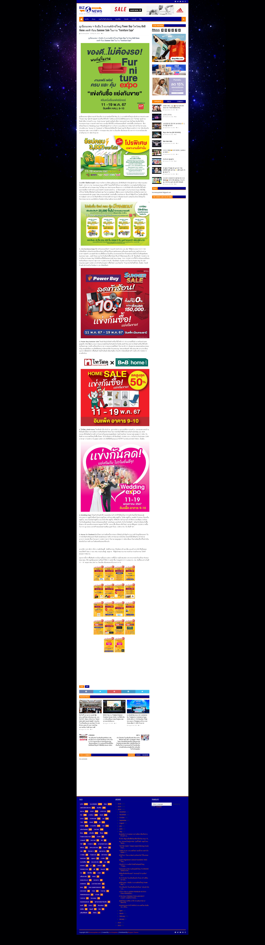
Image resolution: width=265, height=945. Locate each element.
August (121, 823)
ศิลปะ (81, 833)
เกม (103, 818)
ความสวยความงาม (102, 844)
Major (105, 847)
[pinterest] (183, 1)
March (121, 913)
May (121, 831)
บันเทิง (126, 19)
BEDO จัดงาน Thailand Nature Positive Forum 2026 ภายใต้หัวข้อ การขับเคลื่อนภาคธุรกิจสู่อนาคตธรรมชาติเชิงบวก (114, 718)
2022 (119, 925)
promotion (84, 869)
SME (81, 851)
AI (100, 822)
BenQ (94, 876)
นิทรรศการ (91, 851)
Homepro (83, 883)
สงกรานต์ (93, 840)
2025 (119, 806)
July (120, 826)
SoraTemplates (113, 932)
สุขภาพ (82, 811)
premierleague (85, 894)
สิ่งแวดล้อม (101, 905)
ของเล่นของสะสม (84, 902)
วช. (81, 873)
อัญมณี (91, 909)
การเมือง (82, 855)
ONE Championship (95, 887)
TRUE (93, 891)
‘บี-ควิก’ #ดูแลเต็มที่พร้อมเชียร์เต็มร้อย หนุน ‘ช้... (134, 838)
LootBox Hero (96, 883)
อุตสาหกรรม (102, 851)
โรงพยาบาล (93, 855)
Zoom (99, 836)
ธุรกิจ (87, 19)
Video (82, 826)
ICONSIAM (93, 818)
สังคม (93, 19)
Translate (159, 807)
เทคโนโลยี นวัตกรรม (105, 19)
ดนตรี (81, 905)
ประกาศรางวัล (95, 862)
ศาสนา (90, 905)
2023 (119, 922)
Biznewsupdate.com (95, 932)
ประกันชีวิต (83, 862)
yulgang (93, 898)
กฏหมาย (93, 858)
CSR (103, 826)
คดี (94, 869)
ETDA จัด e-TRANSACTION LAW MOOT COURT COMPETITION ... (132, 897)
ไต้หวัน (95, 912)
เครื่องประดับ (83, 876)
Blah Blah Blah (167, 141)
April (121, 910)
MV (102, 840)
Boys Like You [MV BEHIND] (172, 132)
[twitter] (178, 1)
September (123, 820)
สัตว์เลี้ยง (90, 873)
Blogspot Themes (133, 932)
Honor (82, 865)
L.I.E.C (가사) (167, 114)
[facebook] (175, 1)
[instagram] (185, 1)
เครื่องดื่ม (91, 833)
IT (91, 865)
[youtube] (180, 1)
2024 (119, 809)
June (121, 829)
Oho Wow (83, 891)
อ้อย (100, 909)
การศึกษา (91, 815)
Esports (96, 880)
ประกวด (103, 869)
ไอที (81, 844)
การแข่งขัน (93, 826)
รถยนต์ (134, 19)
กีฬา (81, 815)
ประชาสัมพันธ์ (93, 804)
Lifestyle (103, 811)
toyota (82, 898)
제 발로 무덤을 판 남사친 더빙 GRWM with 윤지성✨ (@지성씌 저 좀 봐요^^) (174, 170)
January (122, 919)
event (92, 811)
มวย (105, 862)
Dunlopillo (84, 880)
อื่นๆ (140, 19)
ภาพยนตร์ (82, 840)
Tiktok (103, 891)
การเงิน (103, 858)
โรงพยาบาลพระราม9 (85, 836)
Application (94, 847)
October (122, 817)
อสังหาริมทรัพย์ (84, 829)
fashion (83, 858)
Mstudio (104, 855)
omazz (99, 865)
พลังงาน (82, 847)
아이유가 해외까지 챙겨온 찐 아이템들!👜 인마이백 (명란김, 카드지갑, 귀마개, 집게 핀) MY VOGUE (174, 180)
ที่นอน (101, 833)
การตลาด (90, 844)
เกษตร (99, 873)
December (122, 812)
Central (96, 829)
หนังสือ (82, 909)
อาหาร (82, 818)
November (122, 814)
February (122, 916)
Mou (81, 887)
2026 (119, 804)
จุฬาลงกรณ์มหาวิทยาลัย (101, 902)
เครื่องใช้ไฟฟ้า (83, 912)
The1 (81, 822)
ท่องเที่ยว (118, 19)
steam (97, 894)
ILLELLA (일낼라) (168, 159)
